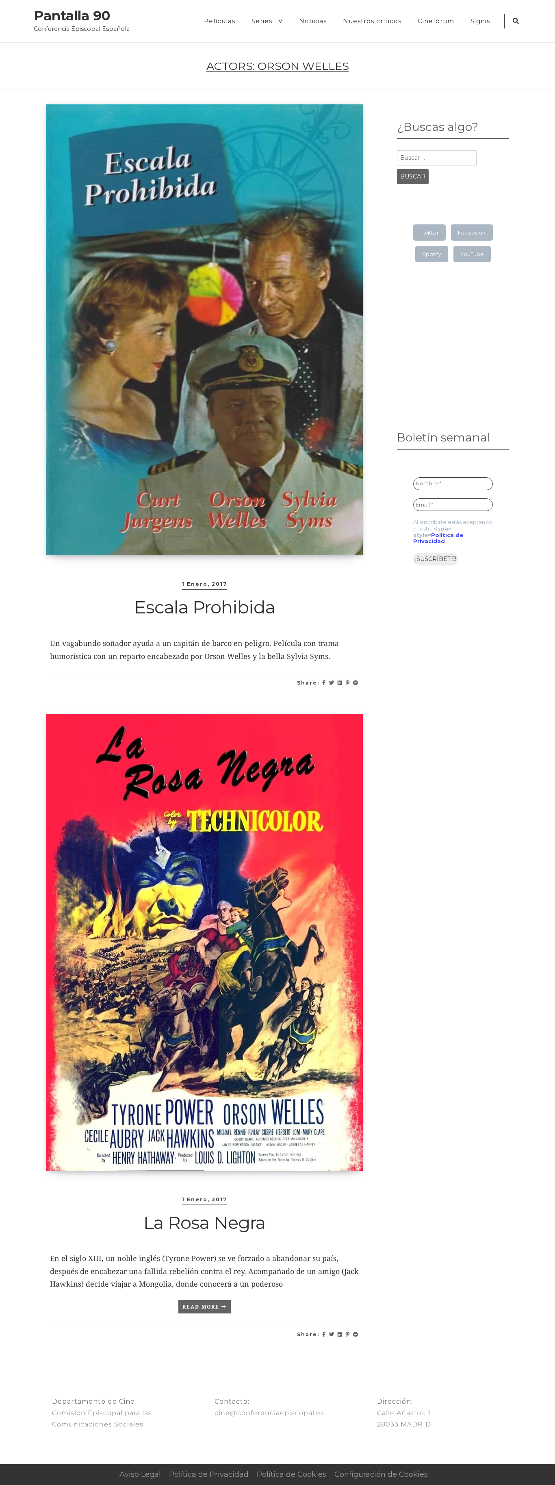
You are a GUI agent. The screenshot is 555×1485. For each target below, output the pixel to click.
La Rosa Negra (204, 1222)
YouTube (472, 254)
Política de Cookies (291, 1474)
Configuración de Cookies (381, 1474)
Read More (201, 1306)
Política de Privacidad (438, 538)
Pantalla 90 (72, 16)
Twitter (430, 232)
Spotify (431, 254)
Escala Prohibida (204, 607)
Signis (480, 21)
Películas (219, 21)
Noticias (313, 21)
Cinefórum (436, 21)
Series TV (267, 21)
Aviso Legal (140, 1474)
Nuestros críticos (372, 21)
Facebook (472, 232)
